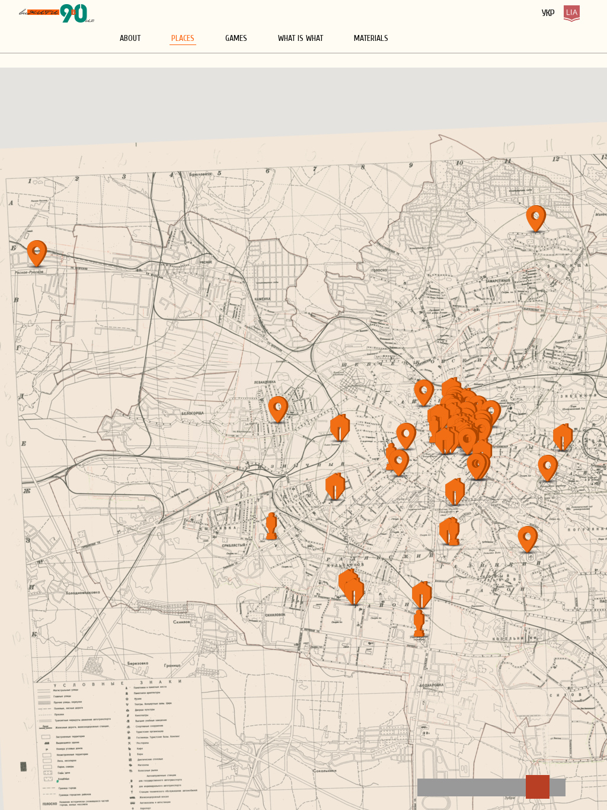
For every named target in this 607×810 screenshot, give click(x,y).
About (130, 38)
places (182, 38)
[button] (40, 255)
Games (236, 38)
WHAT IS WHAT (300, 38)
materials (371, 38)
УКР (548, 13)
